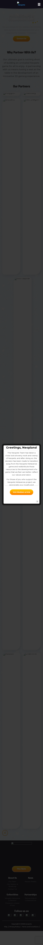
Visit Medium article (21, 492)
